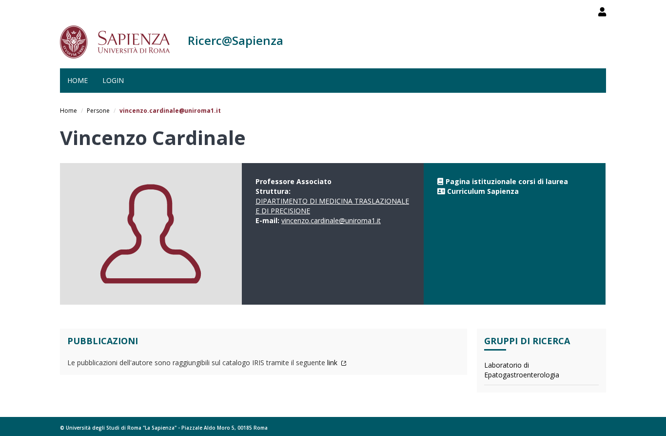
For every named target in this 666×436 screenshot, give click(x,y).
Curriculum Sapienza (483, 191)
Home (77, 80)
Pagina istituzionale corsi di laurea (507, 181)
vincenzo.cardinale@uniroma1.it (331, 220)
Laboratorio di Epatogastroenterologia (521, 369)
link (333, 362)
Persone (98, 110)
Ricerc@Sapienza (235, 40)
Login (113, 80)
